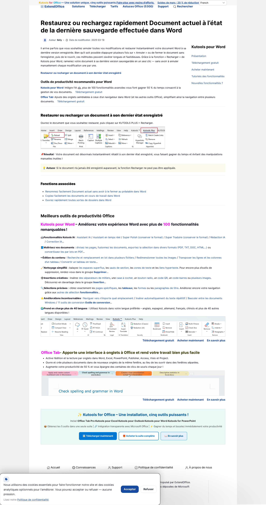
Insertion (98, 282)
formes (142, 288)
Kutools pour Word (52, 87)
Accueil (55, 467)
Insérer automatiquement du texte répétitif (160, 298)
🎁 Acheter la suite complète (139, 435)
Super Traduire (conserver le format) (186, 237)
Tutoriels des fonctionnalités (207, 76)
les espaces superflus (91, 267)
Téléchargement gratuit (205, 62)
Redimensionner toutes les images (156, 257)
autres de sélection (77, 292)
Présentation (198, 56)
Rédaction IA (217, 237)
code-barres (180, 277)
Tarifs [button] (114, 6)
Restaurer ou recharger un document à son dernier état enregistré (81, 72)
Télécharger (97, 6)
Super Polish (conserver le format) (143, 237)
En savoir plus (216, 340)
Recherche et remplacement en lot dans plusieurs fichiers (100, 257)
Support (163, 6)
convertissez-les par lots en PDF (64, 251)
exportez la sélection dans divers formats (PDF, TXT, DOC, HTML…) (167, 247)
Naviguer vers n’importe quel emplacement (108, 298)
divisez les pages (86, 247)
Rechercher (185, 6)
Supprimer (100, 272)
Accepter (130, 489)
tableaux (127, 288)
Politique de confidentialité (155, 467)
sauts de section (119, 267)
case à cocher (125, 277)
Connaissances (86, 467)
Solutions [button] (78, 6)
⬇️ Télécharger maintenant (98, 435)
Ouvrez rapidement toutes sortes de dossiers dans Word (78, 200)
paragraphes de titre (166, 288)
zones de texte (142, 267)
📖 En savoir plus (174, 435)
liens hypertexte (168, 267)
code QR (163, 277)
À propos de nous (200, 467)
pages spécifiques (106, 288)
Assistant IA (84, 237)
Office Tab (47, 97)
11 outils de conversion (84, 302)
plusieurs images (201, 277)
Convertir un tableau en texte (78, 261)
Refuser (148, 489)
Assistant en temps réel (106, 237)
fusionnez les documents (112, 247)
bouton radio (145, 277)
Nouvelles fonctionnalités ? (207, 83)
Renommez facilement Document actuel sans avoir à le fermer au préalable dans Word (95, 191)
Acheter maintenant (202, 69)
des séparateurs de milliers (94, 277)
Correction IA (54, 241)
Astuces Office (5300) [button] (138, 6)
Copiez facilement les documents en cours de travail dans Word (82, 195)
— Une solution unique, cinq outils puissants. (96, 2)
